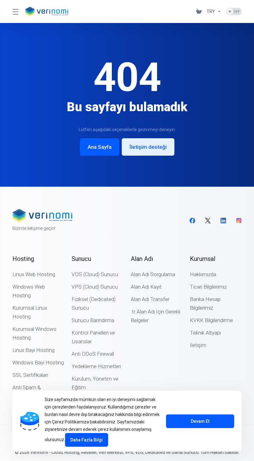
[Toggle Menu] (15, 11)
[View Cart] (199, 11)
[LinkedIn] (223, 220)
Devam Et (200, 421)
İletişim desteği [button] (148, 147)
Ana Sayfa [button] (100, 147)
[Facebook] (192, 220)
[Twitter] (208, 220)
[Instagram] (239, 220)
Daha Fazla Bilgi (86, 439)
